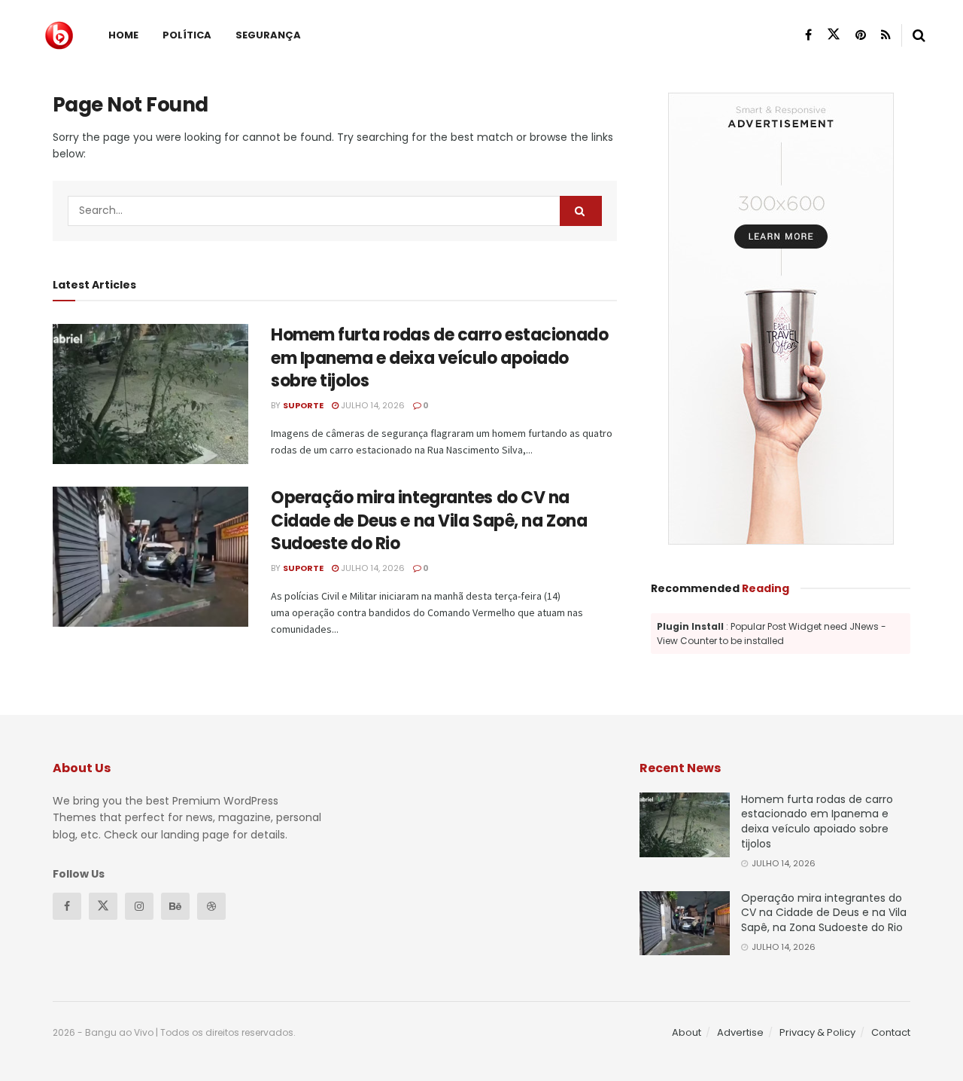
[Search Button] (919, 35)
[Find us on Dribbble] (211, 906)
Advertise (740, 1032)
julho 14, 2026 (372, 405)
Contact (890, 1032)
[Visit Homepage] (59, 35)
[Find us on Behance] (175, 906)
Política (187, 35)
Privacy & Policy (817, 1032)
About (686, 1032)
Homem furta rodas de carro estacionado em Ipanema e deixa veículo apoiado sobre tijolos (439, 358)
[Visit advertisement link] (780, 319)
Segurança (268, 35)
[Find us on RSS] (886, 35)
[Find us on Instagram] (139, 906)
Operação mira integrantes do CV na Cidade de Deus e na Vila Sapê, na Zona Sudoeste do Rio (429, 521)
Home (123, 35)
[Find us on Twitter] (833, 35)
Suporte (303, 405)
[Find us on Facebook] (808, 35)
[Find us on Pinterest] (860, 35)
